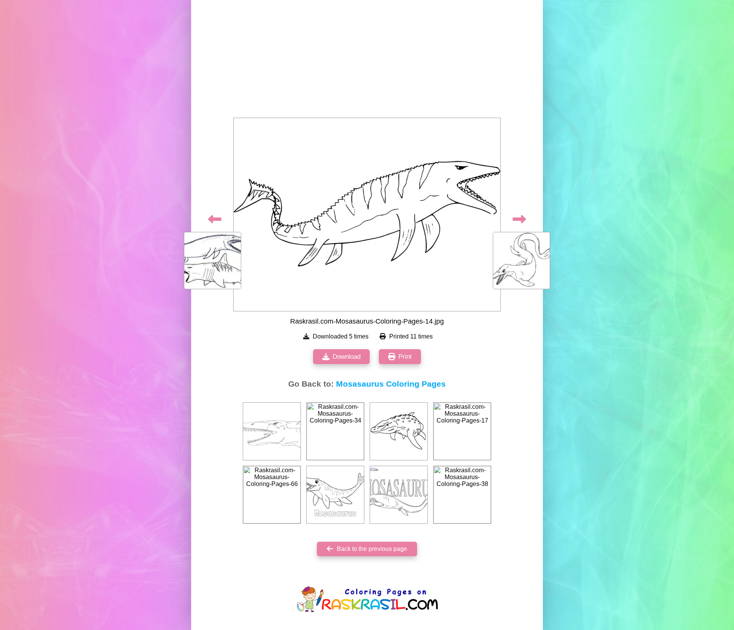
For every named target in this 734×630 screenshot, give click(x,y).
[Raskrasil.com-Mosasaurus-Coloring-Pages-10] (272, 431)
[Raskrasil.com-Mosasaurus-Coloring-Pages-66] (272, 495)
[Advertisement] (367, 61)
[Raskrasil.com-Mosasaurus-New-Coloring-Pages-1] (399, 495)
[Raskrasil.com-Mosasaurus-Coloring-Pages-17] (462, 431)
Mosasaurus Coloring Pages (391, 384)
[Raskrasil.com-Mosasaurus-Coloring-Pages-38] (462, 495)
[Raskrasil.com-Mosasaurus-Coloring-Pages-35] (335, 495)
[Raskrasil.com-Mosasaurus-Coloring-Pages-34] (335, 431)
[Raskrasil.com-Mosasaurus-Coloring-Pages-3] (399, 431)
